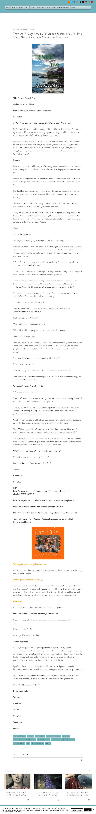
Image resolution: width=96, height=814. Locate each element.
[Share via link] (28, 754)
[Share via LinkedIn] (23, 754)
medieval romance (19, 743)
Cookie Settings (77, 810)
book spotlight (40, 736)
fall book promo (70, 740)
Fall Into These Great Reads (21, 748)
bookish (16, 736)
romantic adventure (37, 743)
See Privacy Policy (15, 812)
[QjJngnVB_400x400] (72, 2)
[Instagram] (77, 2)
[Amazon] (83, 2)
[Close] (94, 809)
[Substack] (69, 2)
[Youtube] (86, 2)
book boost (49, 736)
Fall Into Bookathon (43, 740)
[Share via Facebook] (14, 754)
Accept (88, 810)
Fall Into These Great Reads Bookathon (25, 740)
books (23, 736)
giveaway (58, 736)
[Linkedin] (89, 2)
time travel (66, 736)
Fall (28, 743)
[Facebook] (75, 2)
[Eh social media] (92, 2)
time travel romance (57, 740)
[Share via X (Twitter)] (19, 754)
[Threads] (80, 2)
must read (30, 736)
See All (90, 770)
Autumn (48, 743)
